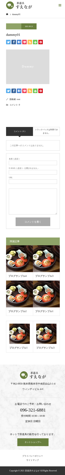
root (18, 99)
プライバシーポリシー (32, 456)
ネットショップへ (33, 442)
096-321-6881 (33, 410)
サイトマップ (32, 460)
